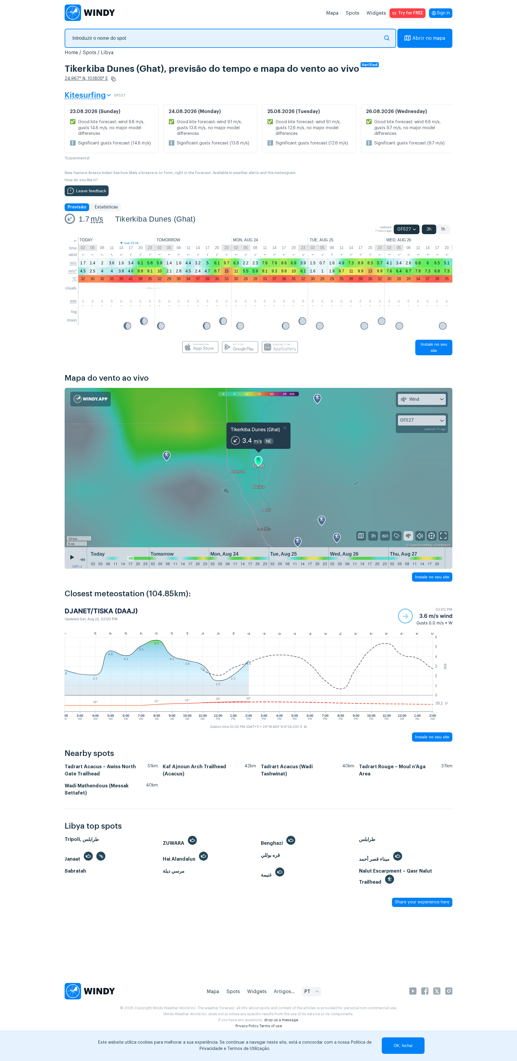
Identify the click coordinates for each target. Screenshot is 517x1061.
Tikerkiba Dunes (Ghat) (155, 219)
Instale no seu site (434, 347)
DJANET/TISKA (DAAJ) (101, 611)
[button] (113, 79)
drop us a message (281, 1020)
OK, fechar (403, 1045)
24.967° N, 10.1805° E (86, 79)
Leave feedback (91, 190)
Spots (352, 13)
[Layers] (361, 536)
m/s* (73, 271)
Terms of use (270, 1026)
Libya (107, 52)
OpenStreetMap (421, 544)
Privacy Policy (246, 1026)
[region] (258, 467)
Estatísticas (106, 207)
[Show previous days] (82, 559)
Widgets (376, 13)
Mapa (332, 13)
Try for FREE (410, 13)
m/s (97, 219)
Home (71, 52)
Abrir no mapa (428, 38)
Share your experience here (422, 902)
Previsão (77, 207)
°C (74, 279)
